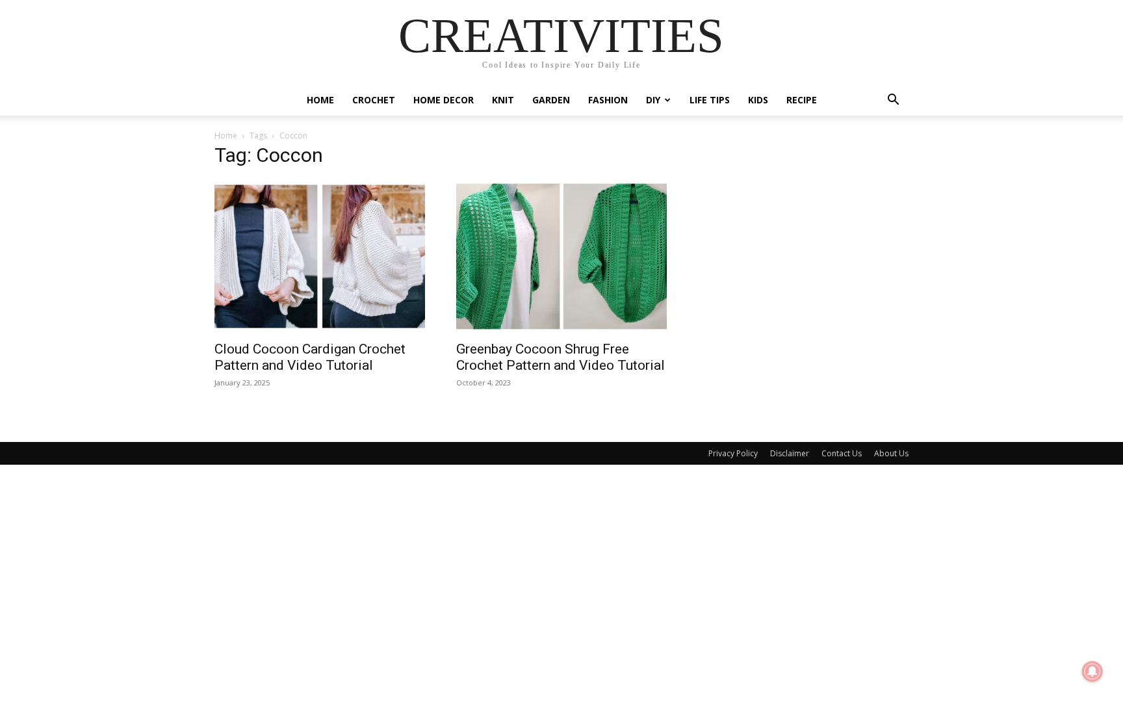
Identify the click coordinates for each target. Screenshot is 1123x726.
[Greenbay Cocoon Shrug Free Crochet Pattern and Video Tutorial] (561, 256)
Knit (503, 100)
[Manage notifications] (1092, 671)
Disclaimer (789, 453)
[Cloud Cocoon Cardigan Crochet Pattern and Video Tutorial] (319, 256)
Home (320, 100)
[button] (893, 101)
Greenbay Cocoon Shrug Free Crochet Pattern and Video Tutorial (560, 357)
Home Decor (443, 100)
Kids (758, 100)
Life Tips (710, 100)
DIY (653, 100)
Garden (551, 100)
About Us (891, 453)
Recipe (801, 100)
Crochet (373, 100)
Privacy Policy (733, 453)
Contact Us (841, 453)
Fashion (608, 100)
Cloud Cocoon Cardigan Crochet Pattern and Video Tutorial (310, 357)
